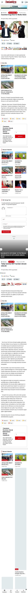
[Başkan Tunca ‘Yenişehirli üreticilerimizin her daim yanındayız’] (20, 187)
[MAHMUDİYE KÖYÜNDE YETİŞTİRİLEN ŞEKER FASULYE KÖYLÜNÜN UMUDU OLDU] (21, 72)
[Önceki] (1, 249)
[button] (22, 2)
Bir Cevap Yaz (7, 200)
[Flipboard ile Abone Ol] (12, 40)
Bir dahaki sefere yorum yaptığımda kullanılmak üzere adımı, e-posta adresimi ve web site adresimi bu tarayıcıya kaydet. (14, 227)
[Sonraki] (27, 249)
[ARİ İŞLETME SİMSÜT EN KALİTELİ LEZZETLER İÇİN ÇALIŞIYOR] (7, 72)
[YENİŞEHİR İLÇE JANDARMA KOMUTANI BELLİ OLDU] (7, 187)
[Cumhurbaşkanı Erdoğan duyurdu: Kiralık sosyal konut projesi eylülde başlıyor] (20, 522)
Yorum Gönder (6, 231)
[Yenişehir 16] (11, 2)
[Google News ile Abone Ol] (5, 40)
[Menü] (2, 2)
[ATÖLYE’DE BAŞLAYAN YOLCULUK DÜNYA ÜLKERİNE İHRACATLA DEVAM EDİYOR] (20, 172)
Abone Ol (20, 136)
